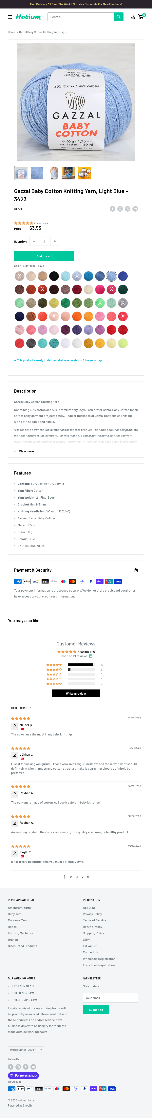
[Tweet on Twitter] (127, 208)
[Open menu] (10, 17)
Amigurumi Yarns (19, 907)
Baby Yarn (15, 914)
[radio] (19, 276)
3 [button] (77, 877)
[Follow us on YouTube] (33, 1067)
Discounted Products (22, 946)
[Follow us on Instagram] (18, 1067)
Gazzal (19, 209)
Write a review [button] (76, 693)
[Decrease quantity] (33, 241)
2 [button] (71, 877)
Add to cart (44, 256)
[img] (20, 718)
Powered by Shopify (20, 1105)
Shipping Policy (93, 933)
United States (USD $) (22, 1049)
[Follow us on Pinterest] (25, 1067)
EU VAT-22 (90, 946)
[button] (24, 223)
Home (11, 32)
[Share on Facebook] (112, 208)
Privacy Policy (92, 914)
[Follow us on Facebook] (10, 1067)
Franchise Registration (99, 965)
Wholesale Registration (99, 958)
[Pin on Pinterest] (120, 208)
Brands (13, 939)
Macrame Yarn (17, 920)
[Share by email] (135, 208)
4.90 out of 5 (86, 651)
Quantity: (20, 241)
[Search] (119, 16)
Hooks (12, 927)
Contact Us (90, 952)
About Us (89, 907)
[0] (140, 16)
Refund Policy (92, 927)
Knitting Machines (20, 933)
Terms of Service (94, 920)
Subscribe (96, 1009)
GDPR (87, 939)
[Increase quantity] (54, 241)
